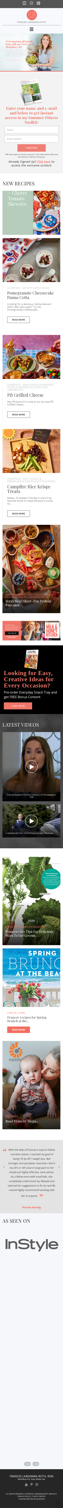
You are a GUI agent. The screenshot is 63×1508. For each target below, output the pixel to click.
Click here (43, 162)
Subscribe (31, 147)
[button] (31, 29)
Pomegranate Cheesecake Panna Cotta (30, 295)
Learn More (18, 705)
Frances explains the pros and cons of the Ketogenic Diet (31, 796)
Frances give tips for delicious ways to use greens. (29, 933)
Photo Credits (38, 1496)
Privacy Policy (24, 1496)
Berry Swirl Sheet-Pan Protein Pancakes (28, 603)
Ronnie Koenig (31, 1207)
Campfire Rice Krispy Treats (29, 488)
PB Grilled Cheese (25, 395)
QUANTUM (40, 1499)
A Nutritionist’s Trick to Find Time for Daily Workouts (29, 833)
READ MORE (18, 320)
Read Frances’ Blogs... (22, 1121)
